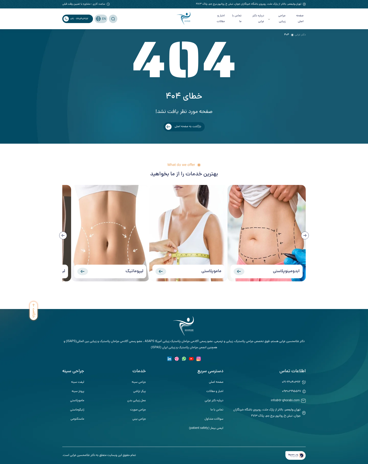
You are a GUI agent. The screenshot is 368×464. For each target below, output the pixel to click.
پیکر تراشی (139, 391)
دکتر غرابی (300, 35)
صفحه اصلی (300, 19)
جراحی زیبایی (282, 19)
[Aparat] (176, 358)
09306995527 (291, 391)
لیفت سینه (77, 382)
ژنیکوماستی (77, 410)
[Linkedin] (169, 358)
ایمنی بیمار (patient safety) (206, 428)
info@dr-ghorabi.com (285, 400)
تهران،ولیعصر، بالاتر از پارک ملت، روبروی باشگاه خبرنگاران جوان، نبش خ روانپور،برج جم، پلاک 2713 (248, 4)
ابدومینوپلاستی (286, 271)
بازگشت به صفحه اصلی (188, 126)
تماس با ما (237, 19)
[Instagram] (198, 358)
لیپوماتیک (134, 271)
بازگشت (33, 313)
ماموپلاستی (211, 271)
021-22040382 (291, 382)
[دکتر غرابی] (184, 19)
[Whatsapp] (184, 358)
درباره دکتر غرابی (258, 19)
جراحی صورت (138, 410)
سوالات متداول (214, 419)
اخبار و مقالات (221, 19)
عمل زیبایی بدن (136, 400)
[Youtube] (191, 358)
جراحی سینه (139, 382)
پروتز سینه (78, 391)
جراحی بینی (139, 419)
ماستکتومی (77, 419)
